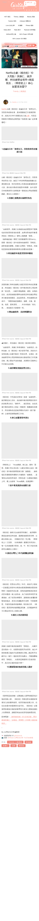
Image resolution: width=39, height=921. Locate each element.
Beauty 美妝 (31, 16)
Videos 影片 (7, 30)
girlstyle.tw (18, 735)
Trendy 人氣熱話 (19, 16)
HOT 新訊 (7, 16)
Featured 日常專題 (29, 30)
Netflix (4, 109)
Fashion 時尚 (12, 21)
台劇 (28, 116)
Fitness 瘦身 (29, 25)
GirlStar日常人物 (11, 34)
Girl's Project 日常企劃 (26, 34)
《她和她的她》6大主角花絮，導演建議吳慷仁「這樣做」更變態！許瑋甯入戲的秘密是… (19, 720)
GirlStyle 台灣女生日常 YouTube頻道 (20, 738)
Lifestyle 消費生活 (25, 21)
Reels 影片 (17, 30)
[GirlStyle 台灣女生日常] (19, 5)
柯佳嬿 (28, 742)
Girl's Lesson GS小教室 (19, 38)
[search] (36, 7)
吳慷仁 (5, 746)
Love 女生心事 (10, 25)
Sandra (14, 102)
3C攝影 (20, 25)
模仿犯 (21, 746)
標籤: (4, 742)
